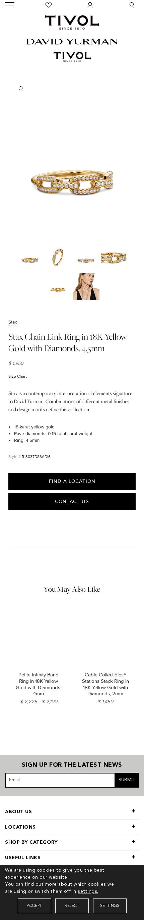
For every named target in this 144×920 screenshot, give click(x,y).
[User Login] (90, 5)
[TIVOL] (72, 21)
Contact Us (72, 501)
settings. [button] (88, 891)
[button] (131, 5)
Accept (34, 906)
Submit (127, 780)
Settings (110, 906)
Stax (12, 322)
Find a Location (72, 481)
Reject (72, 906)
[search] (72, 88)
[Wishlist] (48, 5)
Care (15, 538)
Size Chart (17, 376)
